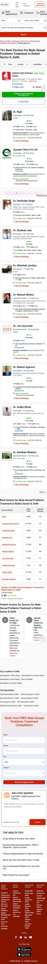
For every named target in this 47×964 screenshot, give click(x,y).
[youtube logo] (30, 938)
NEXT (41, 492)
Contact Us (40, 893)
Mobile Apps (41, 898)
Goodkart (4, 893)
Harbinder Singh (8, 531)
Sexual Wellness (4, 909)
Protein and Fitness (5, 901)
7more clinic (19, 171)
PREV (5, 492)
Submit (37, 822)
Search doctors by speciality (16, 906)
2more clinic (19, 431)
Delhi (8, 41)
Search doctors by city (16, 893)
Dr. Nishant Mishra (23, 294)
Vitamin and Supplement (5, 896)
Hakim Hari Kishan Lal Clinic (24, 74)
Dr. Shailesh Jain (22, 230)
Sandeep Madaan (9, 579)
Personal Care (4, 923)
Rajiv (4, 517)
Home (2, 41)
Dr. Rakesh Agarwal (24, 367)
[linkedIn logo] (25, 938)
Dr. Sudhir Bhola (22, 407)
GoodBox (4, 929)
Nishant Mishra (8, 551)
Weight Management (5, 914)
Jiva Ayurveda (7, 558)
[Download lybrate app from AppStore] (24, 956)
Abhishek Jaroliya (9, 544)
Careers (39, 896)
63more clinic (19, 390)
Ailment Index (27, 920)
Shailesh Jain (7, 537)
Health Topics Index (29, 912)
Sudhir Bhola (7, 572)
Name (5, 735)
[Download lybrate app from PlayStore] (24, 951)
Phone (5, 745)
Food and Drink (4, 918)
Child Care (4, 926)
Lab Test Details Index (28, 926)
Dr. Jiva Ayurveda (23, 325)
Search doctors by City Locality (17, 899)
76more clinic (19, 347)
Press (39, 914)
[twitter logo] (20, 938)
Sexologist (16, 41)
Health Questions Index (28, 900)
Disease (6, 768)
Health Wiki (29, 891)
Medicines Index (28, 916)
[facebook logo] (15, 938)
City (4, 756)
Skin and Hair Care (4, 905)
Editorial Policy (39, 910)
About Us (40, 891)
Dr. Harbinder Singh (24, 200)
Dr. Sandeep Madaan (24, 452)
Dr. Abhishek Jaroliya (25, 265)
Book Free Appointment (40, 4)
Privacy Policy (39, 906)
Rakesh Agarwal (8, 565)
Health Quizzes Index (28, 906)
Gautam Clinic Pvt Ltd (25, 149)
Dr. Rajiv (17, 111)
